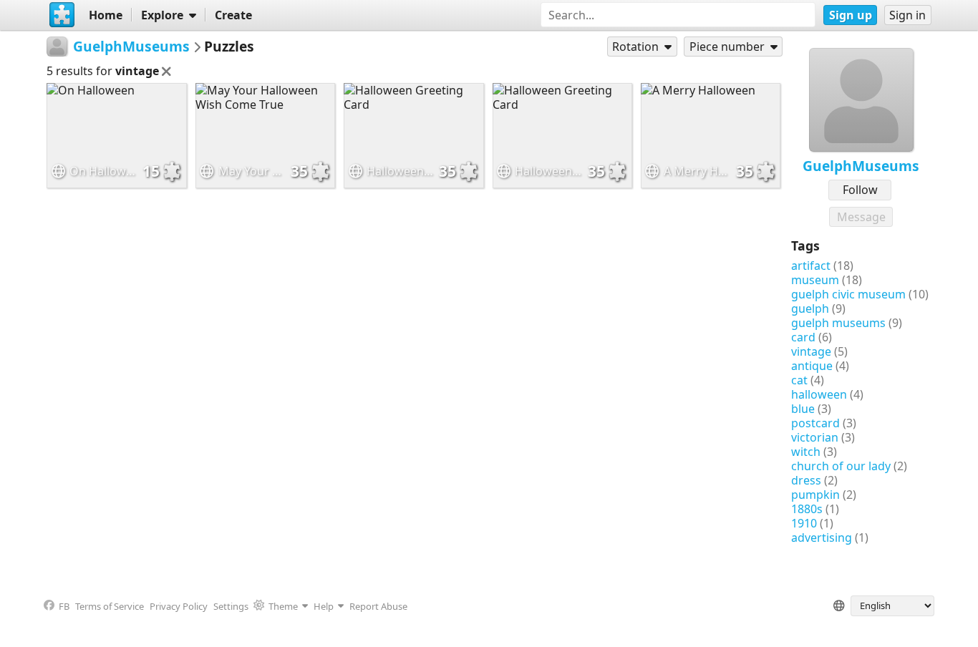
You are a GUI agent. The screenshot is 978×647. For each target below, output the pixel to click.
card (803, 337)
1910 (804, 523)
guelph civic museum (848, 294)
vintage (811, 351)
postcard (815, 423)
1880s (807, 509)
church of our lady (841, 466)
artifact (811, 265)
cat (799, 380)
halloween (819, 394)
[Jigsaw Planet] (62, 15)
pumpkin (815, 494)
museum (815, 280)
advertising (821, 537)
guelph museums (838, 323)
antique (812, 366)
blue (803, 409)
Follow (860, 190)
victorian (814, 437)
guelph (810, 308)
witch (805, 451)
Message (861, 217)
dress (806, 480)
